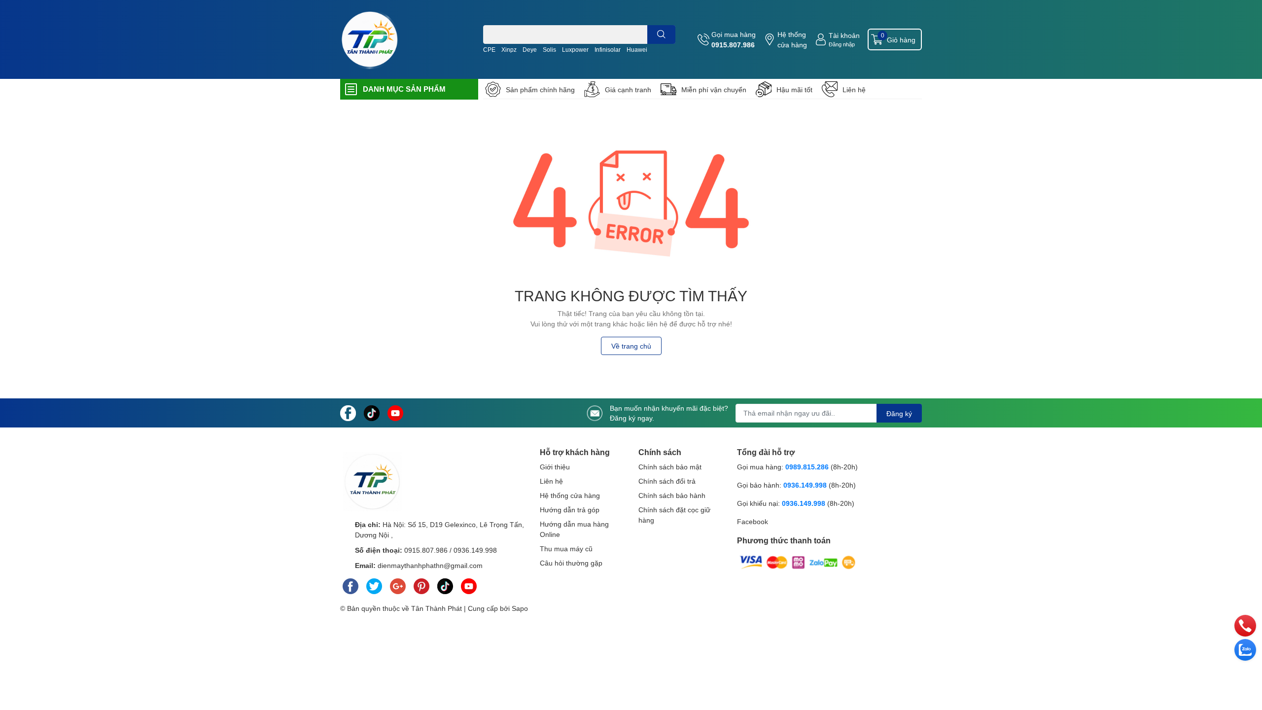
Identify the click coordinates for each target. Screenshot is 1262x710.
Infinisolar (608, 49)
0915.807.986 (733, 44)
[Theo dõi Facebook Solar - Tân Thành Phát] (348, 412)
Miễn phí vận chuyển (713, 89)
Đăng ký (899, 413)
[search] (661, 34)
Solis (549, 49)
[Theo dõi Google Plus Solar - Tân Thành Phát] (398, 584)
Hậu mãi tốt (794, 89)
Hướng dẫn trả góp (569, 509)
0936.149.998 (475, 550)
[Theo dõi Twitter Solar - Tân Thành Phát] (374, 584)
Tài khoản (844, 35)
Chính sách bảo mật (669, 466)
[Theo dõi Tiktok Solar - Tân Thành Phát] (372, 412)
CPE (489, 49)
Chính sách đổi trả (667, 481)
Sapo (520, 608)
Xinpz (509, 49)
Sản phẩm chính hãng (540, 89)
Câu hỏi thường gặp (571, 563)
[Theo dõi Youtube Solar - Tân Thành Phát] (395, 412)
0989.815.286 (807, 466)
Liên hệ (854, 89)
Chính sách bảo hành (671, 495)
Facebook (752, 521)
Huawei (637, 49)
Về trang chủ (631, 346)
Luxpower (575, 49)
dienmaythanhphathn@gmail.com (430, 565)
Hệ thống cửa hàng (792, 39)
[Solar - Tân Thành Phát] (369, 39)
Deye (530, 49)
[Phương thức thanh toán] (797, 562)
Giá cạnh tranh (628, 89)
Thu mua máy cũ (566, 548)
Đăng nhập (842, 44)
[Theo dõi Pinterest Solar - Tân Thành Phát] (421, 584)
